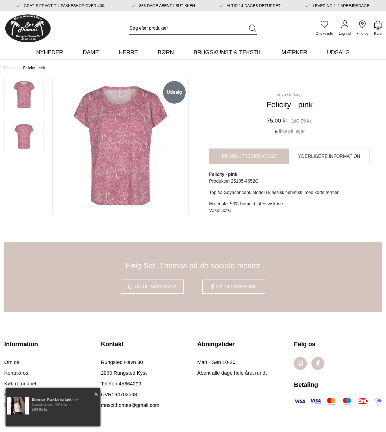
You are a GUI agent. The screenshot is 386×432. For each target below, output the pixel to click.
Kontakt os (16, 373)
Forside (10, 68)
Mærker (294, 52)
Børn (166, 52)
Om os (11, 362)
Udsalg (338, 52)
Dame (91, 52)
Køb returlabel (20, 384)
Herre (128, 52)
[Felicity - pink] (24, 94)
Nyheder (49, 52)
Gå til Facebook (235, 286)
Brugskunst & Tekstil (228, 52)
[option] (24, 94)
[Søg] (252, 28)
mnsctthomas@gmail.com (130, 405)
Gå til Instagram (154, 286)
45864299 (130, 384)
